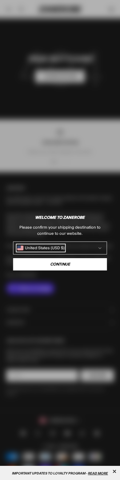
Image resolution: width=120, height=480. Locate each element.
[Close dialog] (114, 471)
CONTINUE (60, 264)
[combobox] (41, 248)
